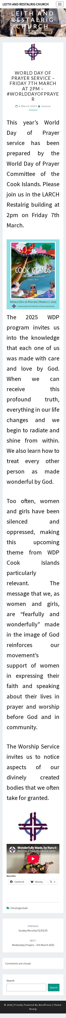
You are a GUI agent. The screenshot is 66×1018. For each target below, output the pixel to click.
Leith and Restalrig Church (26, 4)
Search (10, 980)
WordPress (45, 1004)
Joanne (46, 106)
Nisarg (33, 1008)
